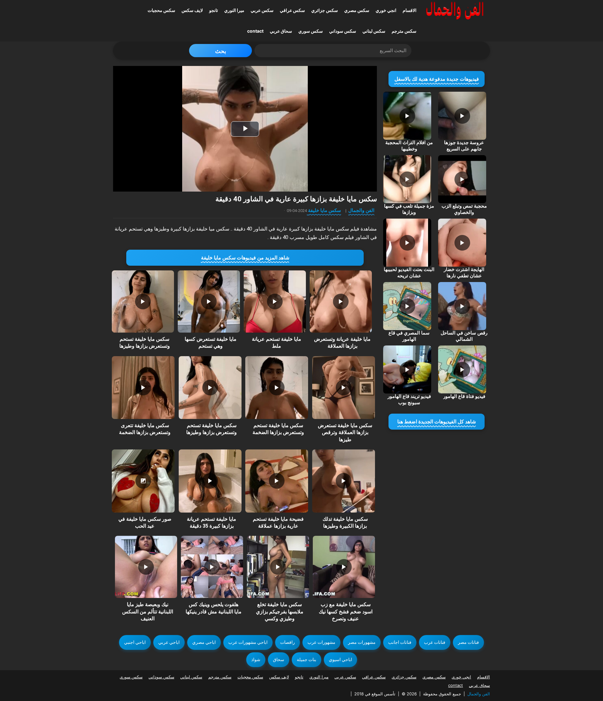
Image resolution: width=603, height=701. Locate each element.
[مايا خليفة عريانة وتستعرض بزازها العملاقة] (341, 301)
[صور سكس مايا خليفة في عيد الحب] (143, 480)
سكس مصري (356, 10)
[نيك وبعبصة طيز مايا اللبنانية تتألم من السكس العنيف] (146, 567)
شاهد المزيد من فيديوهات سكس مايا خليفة (245, 257)
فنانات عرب (434, 642)
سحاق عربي (281, 31)
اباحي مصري (204, 642)
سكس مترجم (404, 31)
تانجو (213, 10)
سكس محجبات (161, 10)
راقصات (287, 642)
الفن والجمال (361, 210)
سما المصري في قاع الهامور (409, 336)
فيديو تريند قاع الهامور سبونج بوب (409, 399)
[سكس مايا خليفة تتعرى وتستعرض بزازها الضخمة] (143, 387)
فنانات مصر (468, 642)
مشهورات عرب (321, 642)
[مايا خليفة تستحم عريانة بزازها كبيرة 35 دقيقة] (210, 480)
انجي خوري (386, 10)
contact (255, 31)
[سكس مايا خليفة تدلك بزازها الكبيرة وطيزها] (343, 480)
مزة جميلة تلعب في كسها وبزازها (409, 209)
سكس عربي (262, 10)
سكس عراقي (292, 10)
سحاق (278, 659)
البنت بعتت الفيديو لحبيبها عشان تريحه (409, 273)
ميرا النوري (234, 10)
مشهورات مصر (362, 642)
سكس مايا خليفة (324, 210)
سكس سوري (310, 31)
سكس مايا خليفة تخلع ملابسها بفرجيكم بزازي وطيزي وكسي (279, 611)
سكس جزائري (324, 10)
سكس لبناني (373, 31)
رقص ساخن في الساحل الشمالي (464, 336)
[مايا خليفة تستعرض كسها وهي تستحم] (209, 301)
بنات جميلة (306, 659)
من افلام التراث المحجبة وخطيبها (409, 146)
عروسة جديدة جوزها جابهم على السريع (464, 146)
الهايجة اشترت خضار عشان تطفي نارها (464, 273)
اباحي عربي (169, 642)
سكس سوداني (342, 31)
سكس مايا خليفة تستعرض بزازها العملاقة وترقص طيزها (345, 432)
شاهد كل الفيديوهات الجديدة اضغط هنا (436, 421)
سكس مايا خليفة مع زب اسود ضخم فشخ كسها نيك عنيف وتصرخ (345, 611)
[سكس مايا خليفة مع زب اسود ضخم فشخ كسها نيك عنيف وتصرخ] (344, 567)
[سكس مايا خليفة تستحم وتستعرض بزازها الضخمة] (276, 387)
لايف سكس (192, 10)
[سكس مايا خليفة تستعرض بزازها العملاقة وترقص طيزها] (343, 387)
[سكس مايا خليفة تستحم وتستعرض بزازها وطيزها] (143, 301)
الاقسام (409, 10)
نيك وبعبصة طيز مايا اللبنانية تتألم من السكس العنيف (147, 611)
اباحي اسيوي (340, 659)
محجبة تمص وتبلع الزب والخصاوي (464, 209)
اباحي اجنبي (135, 642)
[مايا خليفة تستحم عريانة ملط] (275, 301)
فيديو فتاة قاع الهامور (464, 396)
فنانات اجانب (399, 642)
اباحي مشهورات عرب (248, 642)
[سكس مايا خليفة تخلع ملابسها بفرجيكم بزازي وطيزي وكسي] (278, 567)
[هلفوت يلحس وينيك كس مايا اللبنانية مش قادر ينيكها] (212, 567)
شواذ (255, 659)
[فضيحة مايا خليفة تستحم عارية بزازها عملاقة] (276, 480)
